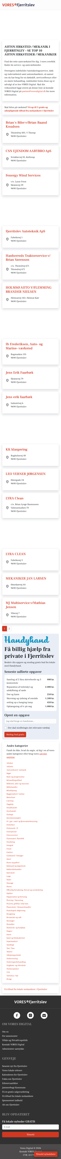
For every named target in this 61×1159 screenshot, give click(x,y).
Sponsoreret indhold (12, 1100)
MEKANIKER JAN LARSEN (26, 578)
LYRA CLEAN (16, 554)
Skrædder (10, 924)
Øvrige (9, 979)
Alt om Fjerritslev (10, 1104)
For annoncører (9, 1036)
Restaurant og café (14, 917)
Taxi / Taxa (10, 948)
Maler (9, 880)
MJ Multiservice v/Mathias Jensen (25, 605)
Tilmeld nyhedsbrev (46, 1154)
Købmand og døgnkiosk (16, 866)
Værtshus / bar (12, 976)
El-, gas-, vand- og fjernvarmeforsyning (22, 821)
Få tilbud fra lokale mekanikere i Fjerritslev (25, 989)
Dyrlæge (10, 814)
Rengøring (11, 914)
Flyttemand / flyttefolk (15, 838)
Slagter (9, 931)
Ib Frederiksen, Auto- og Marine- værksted (24, 346)
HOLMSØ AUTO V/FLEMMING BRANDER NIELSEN (28, 289)
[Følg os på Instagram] (30, 1015)
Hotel (9, 859)
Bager (9, 773)
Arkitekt (10, 766)
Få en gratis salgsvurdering (15, 1091)
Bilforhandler (12, 787)
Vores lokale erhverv (12, 1070)
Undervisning (12, 958)
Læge (9, 876)
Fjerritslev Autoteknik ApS (25, 231)
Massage (10, 883)
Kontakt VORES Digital (13, 1044)
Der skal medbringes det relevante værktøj (29, 727)
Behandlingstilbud (14, 780)
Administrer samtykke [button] (13, 1048)
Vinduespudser (13, 969)
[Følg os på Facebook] (16, 1015)
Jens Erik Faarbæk (19, 372)
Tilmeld (30, 1134)
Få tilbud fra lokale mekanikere (17, 1096)
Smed (9, 934)
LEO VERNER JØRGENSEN (26, 474)
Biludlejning (12, 790)
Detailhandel (12, 808)
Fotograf (10, 845)
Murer (9, 886)
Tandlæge (10, 945)
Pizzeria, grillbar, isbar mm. (18, 904)
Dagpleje (10, 804)
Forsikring (11, 842)
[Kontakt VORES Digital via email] (44, 1015)
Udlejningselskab (14, 955)
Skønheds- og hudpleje (16, 928)
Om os (5, 1031)
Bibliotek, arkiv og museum (18, 784)
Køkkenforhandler (14, 869)
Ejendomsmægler (14, 818)
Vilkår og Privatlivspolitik (15, 1040)
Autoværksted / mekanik (16, 770)
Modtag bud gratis (15, 734)
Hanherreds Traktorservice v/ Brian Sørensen (28, 257)
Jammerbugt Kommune (14, 1087)
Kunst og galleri (13, 862)
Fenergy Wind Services (23, 175)
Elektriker (11, 825)
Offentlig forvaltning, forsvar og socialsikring (25, 890)
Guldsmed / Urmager (15, 856)
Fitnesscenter (12, 835)
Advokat (10, 763)
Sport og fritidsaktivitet (16, 938)
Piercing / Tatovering (15, 900)
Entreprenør (12, 832)
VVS (8, 972)
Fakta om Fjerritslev (12, 1079)
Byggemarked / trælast (15, 794)
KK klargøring (17, 449)
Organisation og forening (17, 897)
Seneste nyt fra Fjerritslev (14, 1066)
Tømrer (9, 952)
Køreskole (11, 873)
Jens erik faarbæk (19, 397)
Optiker (10, 893)
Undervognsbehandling (16, 962)
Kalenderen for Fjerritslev (15, 1074)
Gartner (10, 852)
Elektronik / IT (12, 828)
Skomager (10, 921)
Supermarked (12, 941)
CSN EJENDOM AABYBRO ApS (28, 151)
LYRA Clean (15, 498)
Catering (10, 801)
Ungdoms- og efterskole (16, 965)
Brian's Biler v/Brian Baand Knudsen (26, 124)
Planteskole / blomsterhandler (19, 907)
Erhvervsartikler (10, 1083)
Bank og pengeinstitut (15, 777)
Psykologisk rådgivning (16, 910)
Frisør (9, 849)
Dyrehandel (11, 811)
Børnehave (11, 797)
